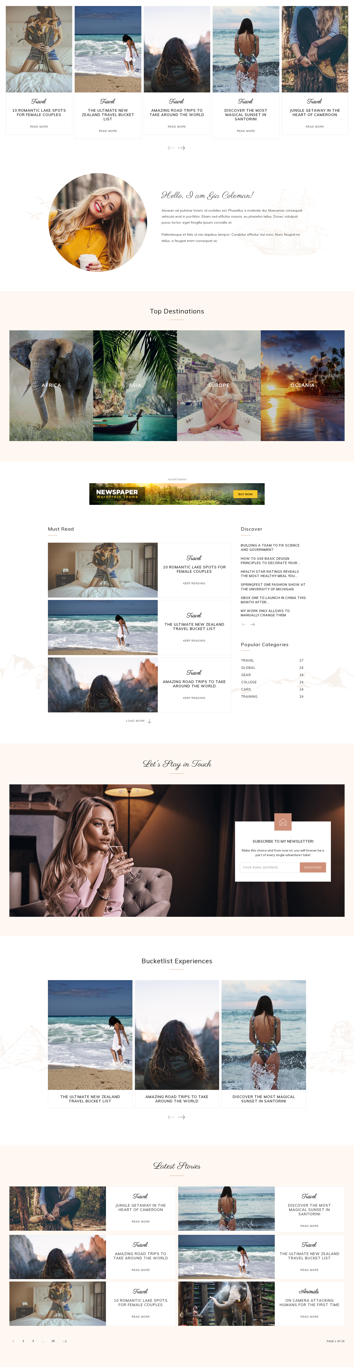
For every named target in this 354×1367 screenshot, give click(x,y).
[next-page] (181, 148)
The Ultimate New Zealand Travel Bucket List (108, 114)
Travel (39, 102)
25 (53, 1341)
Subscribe (313, 867)
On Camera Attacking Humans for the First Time (310, 1302)
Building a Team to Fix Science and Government (270, 547)
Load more (135, 721)
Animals (309, 1292)
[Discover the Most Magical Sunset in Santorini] (246, 49)
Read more (141, 1221)
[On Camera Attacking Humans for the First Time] (226, 1304)
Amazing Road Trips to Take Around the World (177, 112)
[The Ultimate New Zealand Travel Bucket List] (108, 49)
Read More (39, 126)
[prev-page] (171, 148)
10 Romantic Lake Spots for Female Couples (39, 112)
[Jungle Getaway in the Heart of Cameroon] (315, 49)
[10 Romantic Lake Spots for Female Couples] (39, 49)
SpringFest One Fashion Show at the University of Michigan (273, 587)
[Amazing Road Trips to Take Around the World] (177, 49)
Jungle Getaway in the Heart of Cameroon (315, 112)
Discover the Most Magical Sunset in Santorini (246, 114)
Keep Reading (194, 583)
